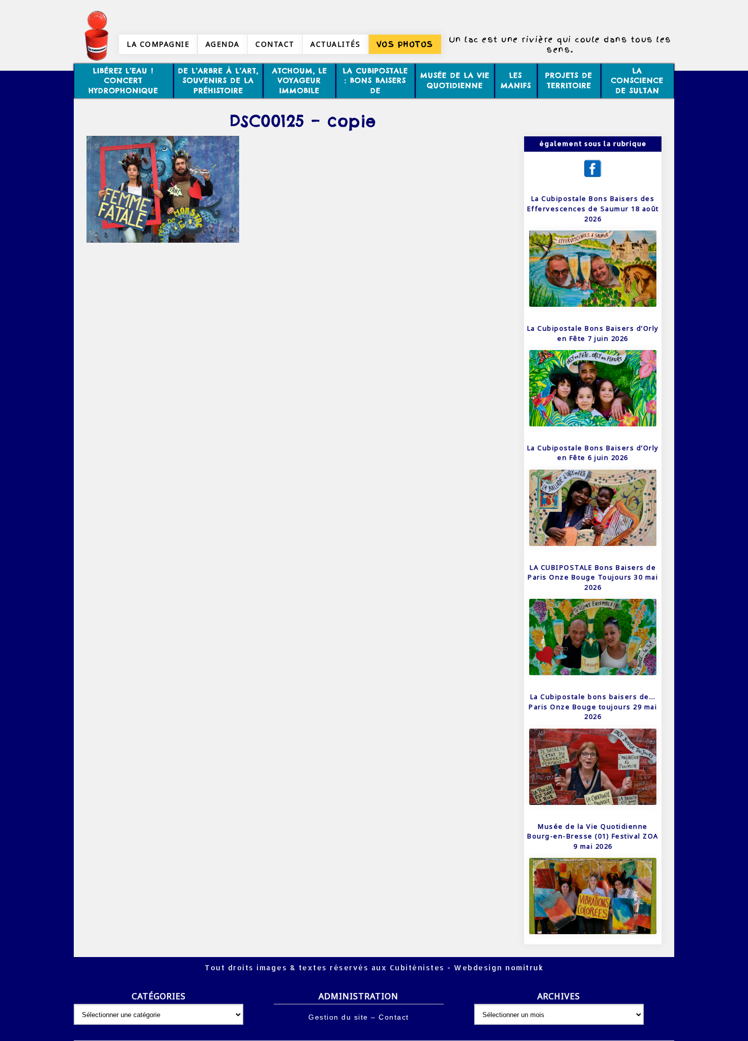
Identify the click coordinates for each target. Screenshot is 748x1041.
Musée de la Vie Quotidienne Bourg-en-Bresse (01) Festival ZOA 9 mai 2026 (592, 836)
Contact (275, 44)
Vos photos (405, 44)
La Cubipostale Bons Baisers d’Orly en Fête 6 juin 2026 (593, 452)
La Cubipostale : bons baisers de (375, 80)
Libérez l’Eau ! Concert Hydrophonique (123, 80)
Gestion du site (338, 1017)
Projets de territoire (568, 80)
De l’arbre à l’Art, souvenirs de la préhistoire (218, 80)
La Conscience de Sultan (637, 80)
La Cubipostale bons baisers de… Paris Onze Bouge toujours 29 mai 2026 (593, 706)
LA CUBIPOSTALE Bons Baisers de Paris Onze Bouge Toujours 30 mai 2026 (593, 577)
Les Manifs (516, 80)
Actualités (335, 44)
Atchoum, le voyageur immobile (299, 80)
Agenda (223, 44)
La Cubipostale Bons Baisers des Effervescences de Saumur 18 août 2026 (593, 208)
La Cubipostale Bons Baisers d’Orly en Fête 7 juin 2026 (593, 333)
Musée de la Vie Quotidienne (455, 80)
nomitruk (523, 967)
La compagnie (158, 44)
